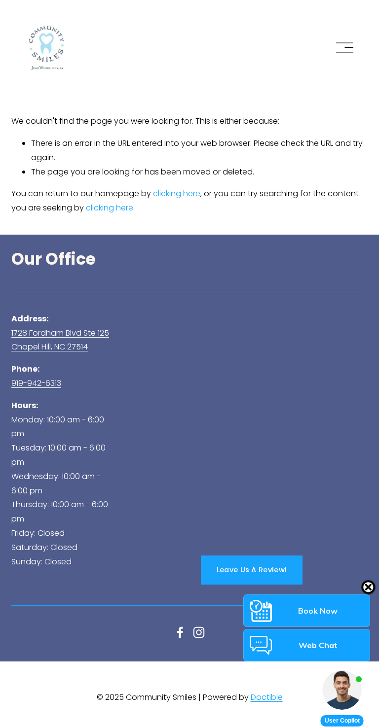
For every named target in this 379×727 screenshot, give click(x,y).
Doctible (267, 697)
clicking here (176, 193)
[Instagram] (199, 632)
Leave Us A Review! (252, 570)
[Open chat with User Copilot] (342, 690)
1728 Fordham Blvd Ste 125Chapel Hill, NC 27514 (60, 340)
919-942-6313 (36, 383)
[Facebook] (180, 632)
